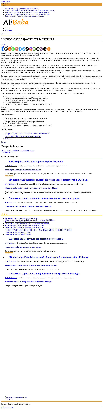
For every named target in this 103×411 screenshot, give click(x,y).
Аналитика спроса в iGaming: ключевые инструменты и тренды (27, 12)
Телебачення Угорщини (13, 135)
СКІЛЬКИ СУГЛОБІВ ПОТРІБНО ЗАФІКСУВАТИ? (23, 137)
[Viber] (41, 49)
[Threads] (27, 49)
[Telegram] (20, 49)
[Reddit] (9, 49)
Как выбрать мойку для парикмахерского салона (21, 9)
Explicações (8, 30)
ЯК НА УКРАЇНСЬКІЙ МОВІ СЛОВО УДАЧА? (17, 150)
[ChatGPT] (38, 49)
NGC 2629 (8, 138)
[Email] (34, 49)
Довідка (3, 44)
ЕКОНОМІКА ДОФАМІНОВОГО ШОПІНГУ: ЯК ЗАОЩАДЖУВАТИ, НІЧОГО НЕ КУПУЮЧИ (38, 229)
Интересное (9, 175)
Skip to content (5, 2)
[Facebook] (2, 49)
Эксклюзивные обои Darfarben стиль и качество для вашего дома (27, 14)
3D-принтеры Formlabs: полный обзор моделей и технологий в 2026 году (30, 10)
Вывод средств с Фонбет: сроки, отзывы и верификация (24, 227)
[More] (49, 49)
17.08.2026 (8, 166)
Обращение (9, 399)
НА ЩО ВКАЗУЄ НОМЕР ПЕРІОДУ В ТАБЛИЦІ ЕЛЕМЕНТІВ (27, 133)
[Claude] (16, 49)
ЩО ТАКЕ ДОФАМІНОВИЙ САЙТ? (18, 233)
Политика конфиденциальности (16, 397)
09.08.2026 (8, 202)
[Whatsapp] (13, 49)
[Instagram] (30, 49)
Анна (10, 46)
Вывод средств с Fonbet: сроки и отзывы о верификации (24, 16)
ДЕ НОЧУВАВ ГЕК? (8, 152)
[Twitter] (23, 49)
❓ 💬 (7, 28)
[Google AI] (45, 49)
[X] (6, 49)
